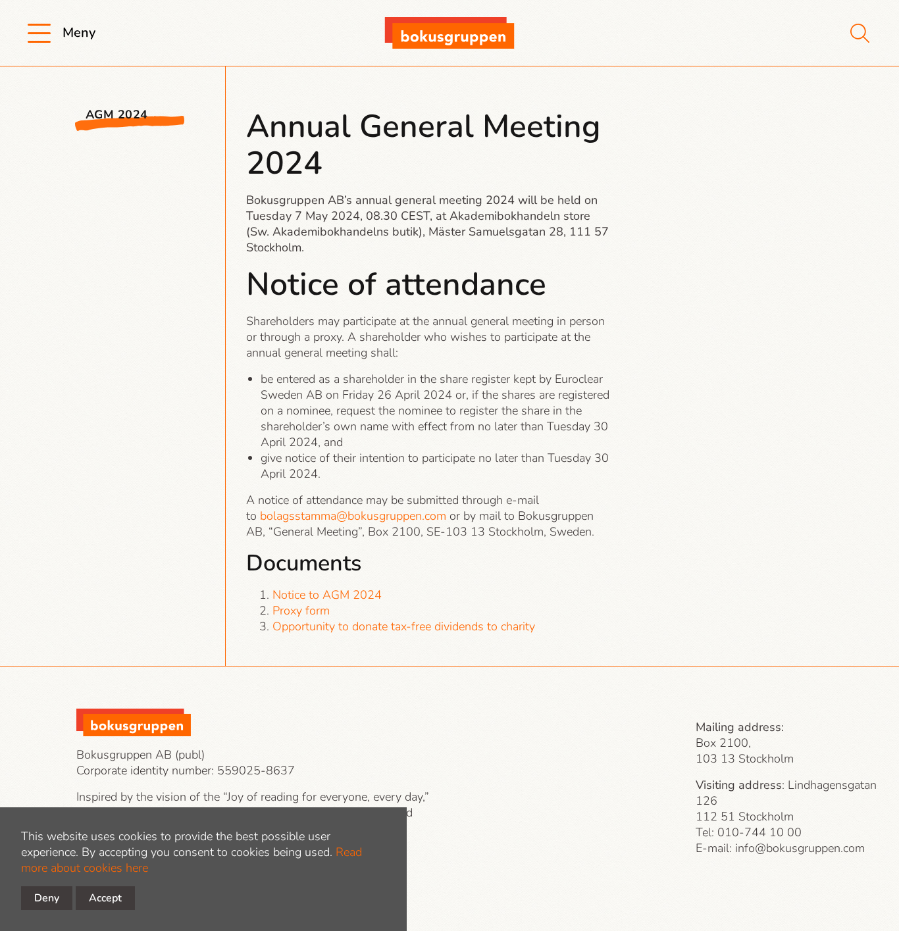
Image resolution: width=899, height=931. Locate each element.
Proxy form (301, 610)
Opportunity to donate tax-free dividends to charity (403, 626)
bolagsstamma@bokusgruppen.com (353, 516)
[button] (78, 32)
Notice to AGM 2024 (327, 595)
